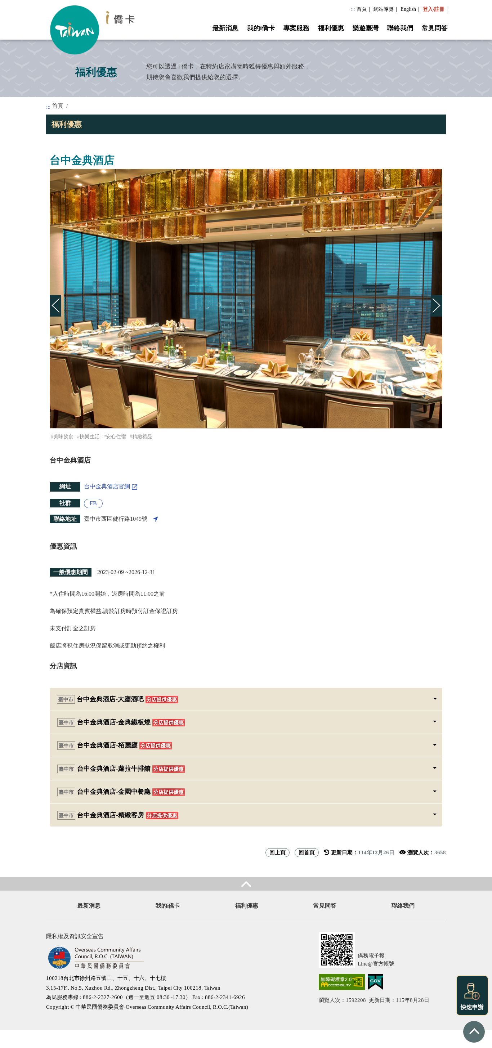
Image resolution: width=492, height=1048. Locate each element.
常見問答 (435, 28)
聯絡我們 (400, 28)
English (408, 9)
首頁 (362, 9)
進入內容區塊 (17, 4)
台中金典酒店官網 (107, 486)
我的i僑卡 (261, 28)
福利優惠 (331, 28)
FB (93, 503)
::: (353, 9)
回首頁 (307, 852)
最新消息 (225, 28)
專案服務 (296, 28)
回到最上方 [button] (474, 1032)
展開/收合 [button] (246, 884)
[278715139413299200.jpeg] (246, 298)
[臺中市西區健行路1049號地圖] (155, 519)
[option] (246, 298)
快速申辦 (472, 1007)
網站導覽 (384, 9)
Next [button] (434, 298)
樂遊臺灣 (366, 28)
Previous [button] (53, 298)
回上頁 (277, 852)
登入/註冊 (433, 9)
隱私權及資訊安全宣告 (75, 936)
